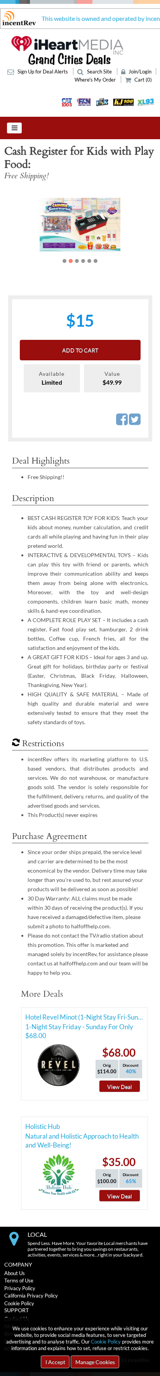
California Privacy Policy (31, 1295)
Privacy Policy (19, 1288)
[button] (19, 224)
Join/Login (139, 71)
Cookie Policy (106, 1341)
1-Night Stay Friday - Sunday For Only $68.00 (79, 1028)
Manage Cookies (95, 1362)
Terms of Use (18, 1280)
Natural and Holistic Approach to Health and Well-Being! (82, 1137)
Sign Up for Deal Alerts (42, 71)
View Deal (119, 1086)
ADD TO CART (80, 350)
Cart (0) (142, 80)
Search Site (99, 71)
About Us (14, 1273)
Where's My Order (96, 80)
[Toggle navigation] (14, 128)
